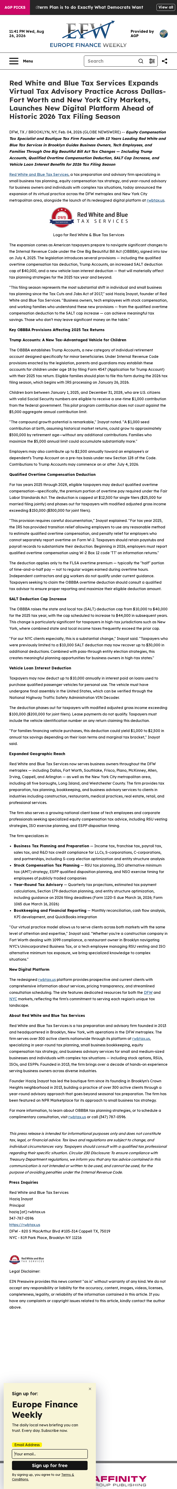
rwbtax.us (155, 200)
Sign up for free (50, 1465)
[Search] (140, 61)
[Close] (90, 1389)
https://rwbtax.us (24, 1224)
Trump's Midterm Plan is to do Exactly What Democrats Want (77, 7)
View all (166, 7)
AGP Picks (15, 7)
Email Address (27, 1444)
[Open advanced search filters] (151, 61)
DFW (148, 992)
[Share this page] (164, 61)
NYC (13, 999)
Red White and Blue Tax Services (38, 174)
